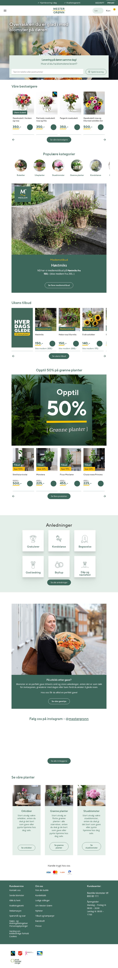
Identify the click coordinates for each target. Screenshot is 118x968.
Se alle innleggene (59, 761)
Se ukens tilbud (59, 356)
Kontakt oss (15, 890)
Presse (38, 926)
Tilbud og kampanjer (44, 915)
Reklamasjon (15, 910)
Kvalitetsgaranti (73, 3)
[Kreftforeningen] (29, 953)
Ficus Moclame (67, 474)
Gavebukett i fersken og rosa (22, 119)
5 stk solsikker (88, 334)
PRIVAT (110, 3)
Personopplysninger (18, 926)
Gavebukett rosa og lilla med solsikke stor (93, 119)
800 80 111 (93, 896)
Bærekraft (40, 921)
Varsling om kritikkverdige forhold (19, 932)
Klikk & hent (14, 900)
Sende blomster (16, 895)
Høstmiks (39, 334)
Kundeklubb (40, 895)
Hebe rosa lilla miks (67, 334)
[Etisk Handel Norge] (16, 961)
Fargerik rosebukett (69, 118)
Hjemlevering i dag (48, 3)
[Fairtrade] (13, 953)
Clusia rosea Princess (93, 474)
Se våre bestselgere (59, 140)
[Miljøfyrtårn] (39, 953)
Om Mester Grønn (43, 905)
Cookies (13, 936)
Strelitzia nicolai (20, 474)
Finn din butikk (41, 890)
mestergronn (79, 719)
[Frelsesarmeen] (20, 953)
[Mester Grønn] (59, 10)
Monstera (40, 474)
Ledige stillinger (42, 900)
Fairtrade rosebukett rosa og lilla (45, 119)
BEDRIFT (99, 3)
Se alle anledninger (59, 582)
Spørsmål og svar (17, 915)
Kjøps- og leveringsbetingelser (18, 922)
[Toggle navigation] (5, 11)
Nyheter (39, 910)
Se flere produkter (59, 496)
